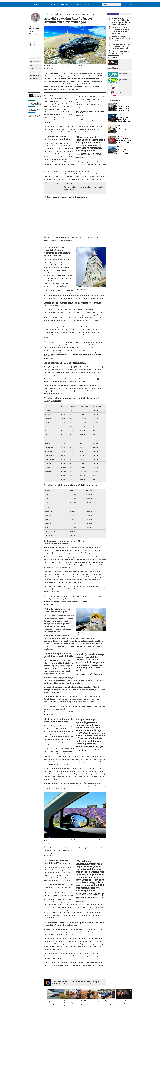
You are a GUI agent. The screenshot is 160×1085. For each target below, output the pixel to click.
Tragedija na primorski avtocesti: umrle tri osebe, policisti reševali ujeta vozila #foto (120, 30)
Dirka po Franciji (36, 61)
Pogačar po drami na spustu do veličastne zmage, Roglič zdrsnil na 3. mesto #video (121, 46)
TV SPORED (30, 0)
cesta (31, 65)
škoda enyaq (32, 71)
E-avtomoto (60, 4)
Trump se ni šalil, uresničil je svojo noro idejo (121, 52)
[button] (29, 4)
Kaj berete (113, 14)
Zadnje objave (126, 14)
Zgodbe (90, 4)
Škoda (31, 68)
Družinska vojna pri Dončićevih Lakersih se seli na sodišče (121, 39)
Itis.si (43, 0)
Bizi (35, 0)
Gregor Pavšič (34, 28)
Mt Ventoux (32, 57)
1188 (47, 0)
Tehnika (84, 4)
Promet (53, 4)
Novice (48, 4)
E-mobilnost (80, 8)
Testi (66, 4)
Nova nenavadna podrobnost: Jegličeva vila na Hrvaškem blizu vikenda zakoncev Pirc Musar (121, 21)
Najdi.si (39, 0)
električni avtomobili (34, 78)
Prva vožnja (72, 4)
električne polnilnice (34, 75)
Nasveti (79, 4)
